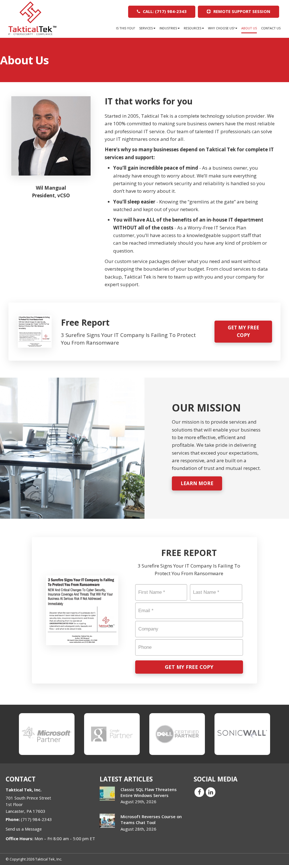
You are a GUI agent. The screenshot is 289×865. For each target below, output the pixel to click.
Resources (193, 28)
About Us (249, 28)
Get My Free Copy (243, 331)
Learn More (197, 483)
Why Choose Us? (221, 28)
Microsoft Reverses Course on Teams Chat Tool (151, 819)
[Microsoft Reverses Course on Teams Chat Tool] (107, 821)
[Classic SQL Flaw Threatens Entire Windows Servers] (107, 794)
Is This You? (125, 28)
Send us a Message (24, 829)
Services (146, 28)
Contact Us (271, 28)
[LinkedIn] (210, 792)
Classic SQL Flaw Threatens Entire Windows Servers (149, 792)
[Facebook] (199, 792)
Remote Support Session (241, 11)
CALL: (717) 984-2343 (164, 11)
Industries (168, 28)
